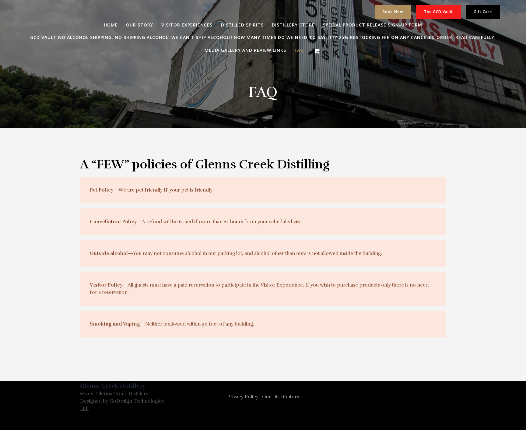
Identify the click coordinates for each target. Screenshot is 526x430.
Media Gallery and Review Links (245, 50)
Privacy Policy (242, 397)
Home (111, 25)
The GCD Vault (438, 11)
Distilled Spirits (242, 25)
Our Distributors (280, 397)
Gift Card (483, 11)
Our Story (139, 25)
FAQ (299, 50)
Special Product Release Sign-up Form (372, 25)
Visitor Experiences (186, 25)
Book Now (393, 11)
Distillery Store (293, 25)
